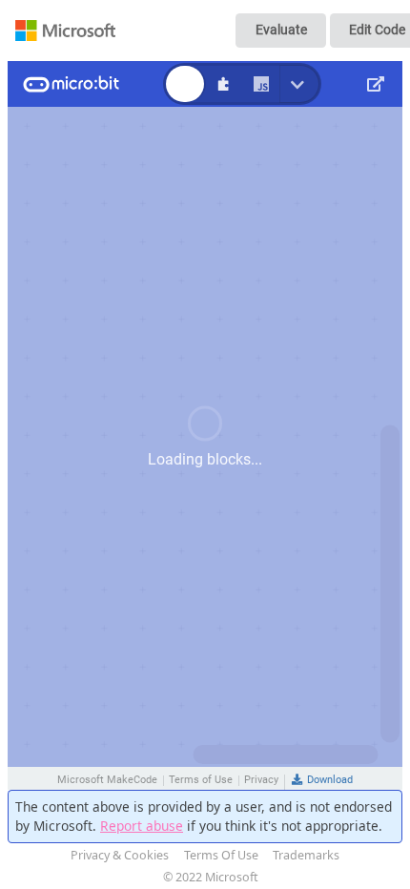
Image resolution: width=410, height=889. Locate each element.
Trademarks (306, 855)
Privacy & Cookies (120, 855)
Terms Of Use (221, 855)
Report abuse (141, 826)
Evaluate (281, 29)
